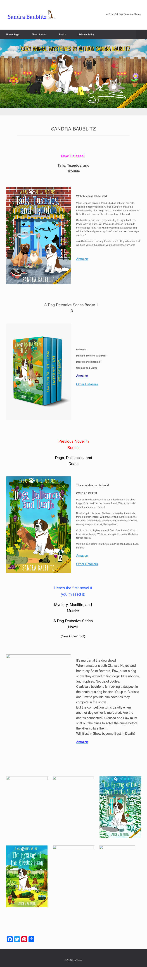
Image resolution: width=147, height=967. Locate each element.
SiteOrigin (71, 960)
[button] (141, 34)
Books (62, 34)
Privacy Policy (86, 34)
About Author (39, 34)
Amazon (82, 258)
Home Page (12, 34)
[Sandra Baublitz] (33, 15)
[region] (73, 77)
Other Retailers (87, 384)
